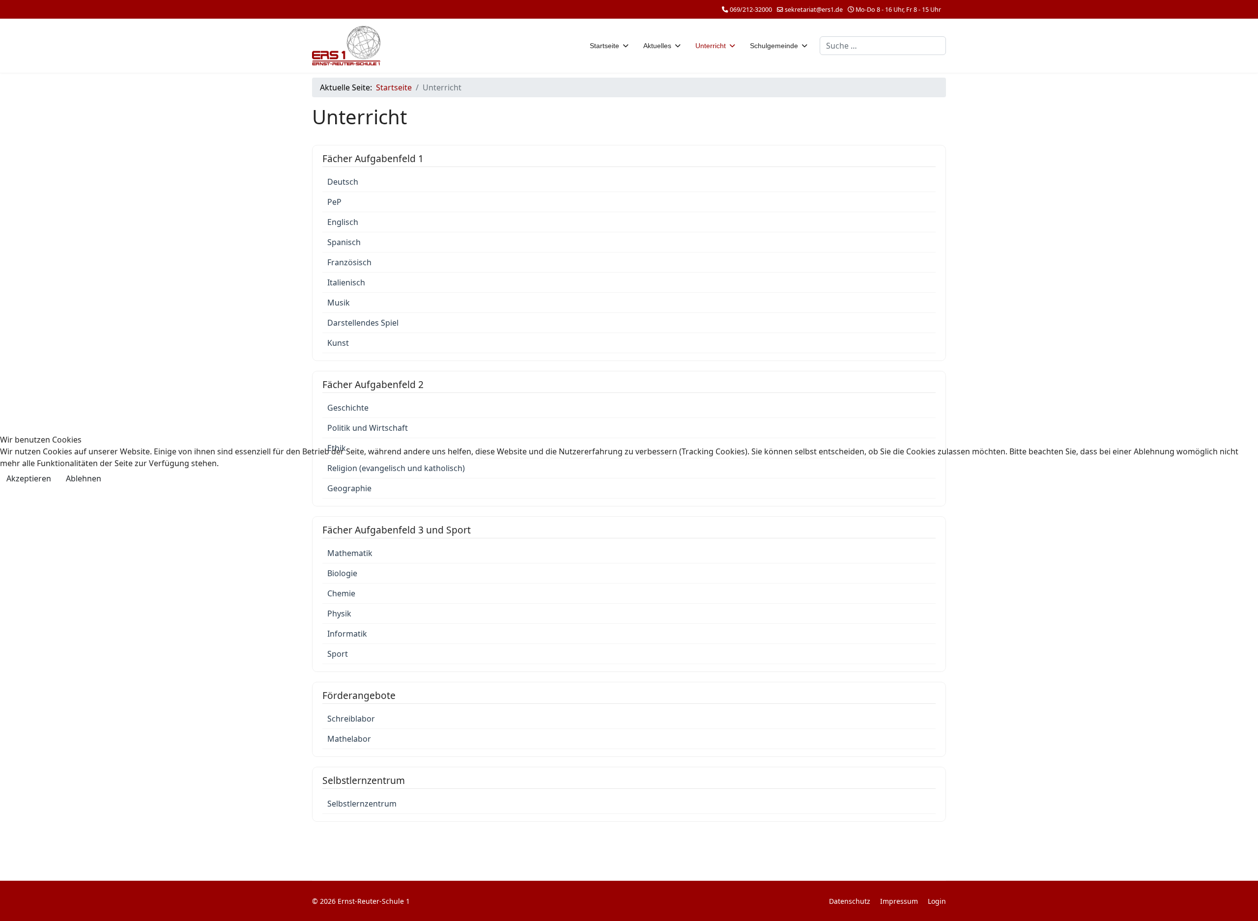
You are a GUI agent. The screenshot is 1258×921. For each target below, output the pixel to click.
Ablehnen (83, 478)
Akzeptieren (28, 478)
